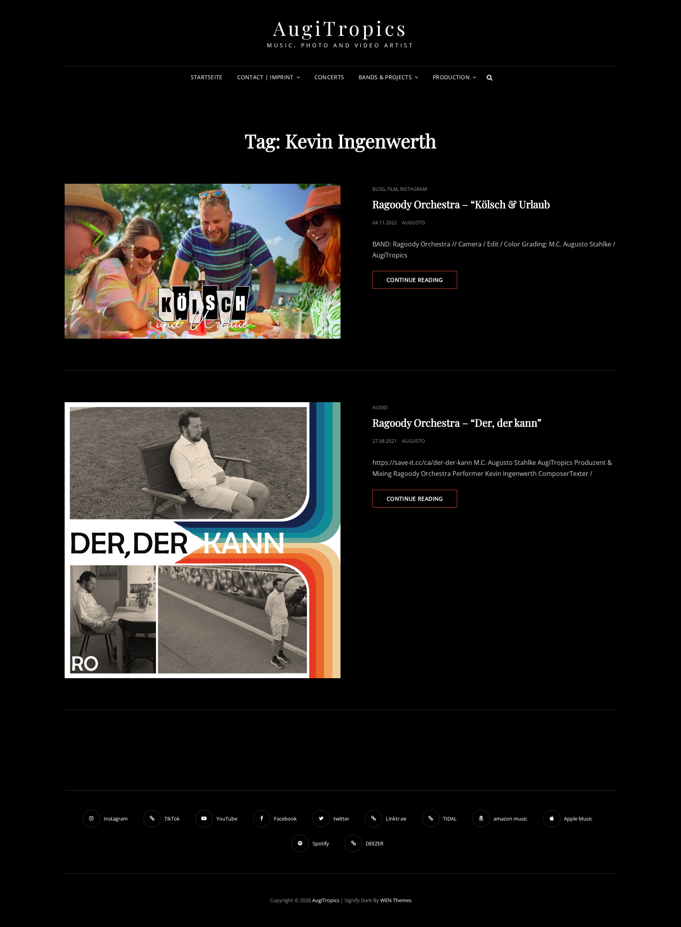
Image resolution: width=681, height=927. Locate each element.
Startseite (207, 77)
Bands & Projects (385, 77)
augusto (413, 222)
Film (392, 189)
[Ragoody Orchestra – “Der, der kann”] (202, 540)
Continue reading (422, 282)
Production (451, 77)
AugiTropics (340, 28)
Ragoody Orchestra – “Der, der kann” (456, 422)
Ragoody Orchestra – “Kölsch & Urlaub (461, 204)
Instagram (413, 189)
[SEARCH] (489, 77)
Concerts (329, 77)
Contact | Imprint (265, 77)
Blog (378, 189)
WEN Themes (395, 900)
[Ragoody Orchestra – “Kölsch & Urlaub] (202, 261)
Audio (379, 407)
